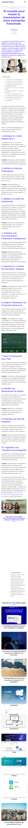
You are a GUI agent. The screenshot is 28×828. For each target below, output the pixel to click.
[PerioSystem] (14, 718)
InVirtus (14, 775)
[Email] (17, 36)
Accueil (3, 6)
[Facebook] (7, 36)
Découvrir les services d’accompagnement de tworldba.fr (11, 494)
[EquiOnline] (14, 695)
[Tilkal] (14, 741)
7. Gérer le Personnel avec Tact (13, 94)
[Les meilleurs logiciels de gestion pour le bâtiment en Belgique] (14, 615)
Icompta (14, 799)
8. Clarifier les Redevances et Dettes (15, 95)
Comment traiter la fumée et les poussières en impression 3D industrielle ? (14, 680)
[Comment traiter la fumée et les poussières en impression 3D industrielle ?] (14, 668)
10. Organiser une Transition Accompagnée (12, 99)
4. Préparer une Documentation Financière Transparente (13, 85)
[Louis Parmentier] (6, 584)
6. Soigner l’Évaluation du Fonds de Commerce (13, 91)
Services (7, 6)
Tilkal (14, 752)
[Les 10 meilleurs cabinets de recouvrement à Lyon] (14, 812)
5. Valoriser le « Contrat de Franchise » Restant (14, 88)
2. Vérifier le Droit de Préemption (14, 81)
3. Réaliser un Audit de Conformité (14, 83)
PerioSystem (14, 729)
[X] (10, 36)
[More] (20, 36)
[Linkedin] (13, 36)
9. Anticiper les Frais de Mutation (14, 97)
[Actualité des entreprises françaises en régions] (7, 2)
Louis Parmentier (16, 572)
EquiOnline (14, 705)
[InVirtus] (14, 765)
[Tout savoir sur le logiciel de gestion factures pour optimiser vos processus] (14, 641)
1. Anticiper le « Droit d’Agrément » (14, 79)
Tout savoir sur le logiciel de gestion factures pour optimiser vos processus (14, 653)
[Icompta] (14, 788)
